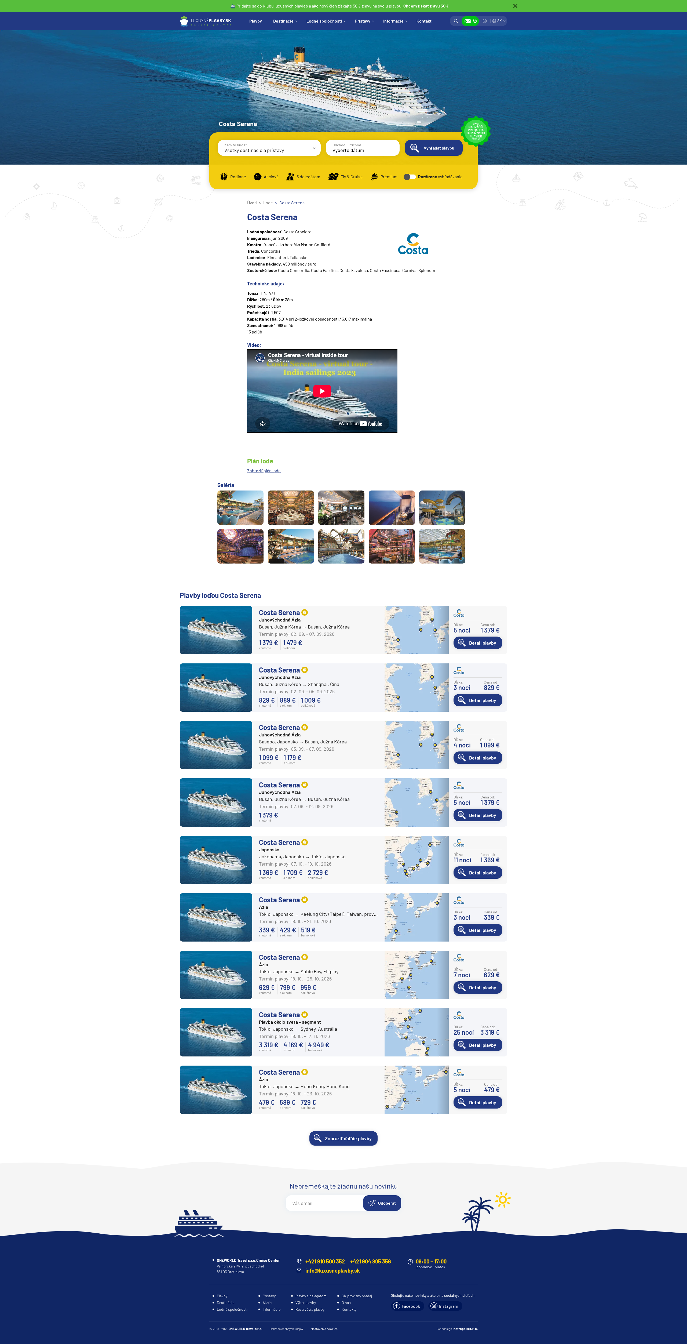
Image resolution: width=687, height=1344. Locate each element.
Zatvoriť (515, 6)
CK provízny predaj (357, 1296)
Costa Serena (279, 612)
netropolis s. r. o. (466, 1329)
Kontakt (424, 20)
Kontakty (349, 1309)
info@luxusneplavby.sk (332, 1270)
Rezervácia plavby (309, 1309)
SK (499, 20)
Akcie (267, 1302)
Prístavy (362, 20)
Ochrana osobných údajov (286, 1329)
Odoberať (387, 1202)
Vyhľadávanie (456, 21)
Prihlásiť (485, 21)
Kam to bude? (235, 145)
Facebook (411, 1306)
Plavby (255, 20)
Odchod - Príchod (346, 145)
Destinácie (283, 20)
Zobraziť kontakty (470, 21)
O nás (346, 1302)
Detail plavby (482, 643)
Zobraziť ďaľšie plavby (348, 1138)
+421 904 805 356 (370, 1261)
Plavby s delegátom (311, 1296)
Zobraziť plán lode (264, 470)
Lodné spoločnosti (324, 20)
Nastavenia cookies (324, 1329)
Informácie (393, 20)
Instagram (448, 1306)
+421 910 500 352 (325, 1261)
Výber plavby (305, 1302)
